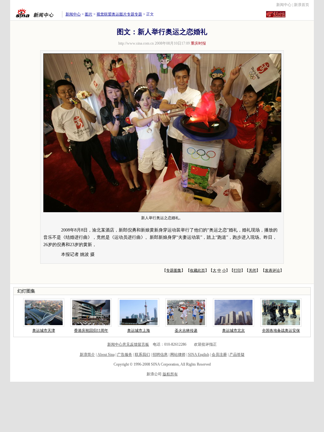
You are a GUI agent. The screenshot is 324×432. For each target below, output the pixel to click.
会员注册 (219, 354)
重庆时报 (198, 43)
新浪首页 (301, 5)
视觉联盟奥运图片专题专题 (119, 14)
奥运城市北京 (233, 330)
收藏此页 (197, 270)
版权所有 (170, 374)
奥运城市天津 (43, 330)
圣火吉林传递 (186, 330)
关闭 (252, 270)
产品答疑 (237, 354)
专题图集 (173, 270)
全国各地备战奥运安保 (281, 330)
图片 (88, 14)
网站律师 (177, 354)
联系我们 (142, 354)
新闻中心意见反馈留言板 (128, 344)
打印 (237, 270)
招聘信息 (160, 354)
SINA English (198, 354)
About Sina (106, 354)
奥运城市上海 (138, 330)
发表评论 (272, 270)
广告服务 (124, 354)
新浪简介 (87, 354)
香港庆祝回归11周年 (91, 330)
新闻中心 (283, 5)
